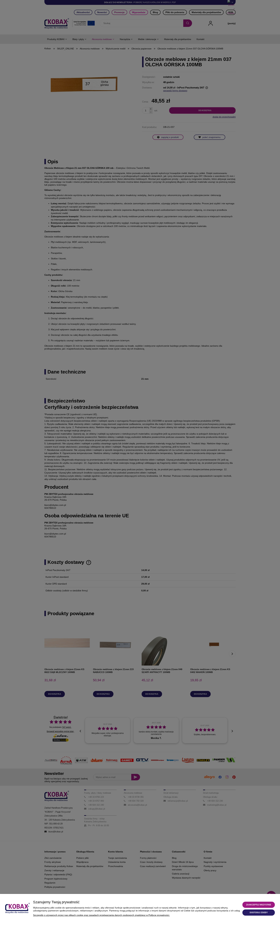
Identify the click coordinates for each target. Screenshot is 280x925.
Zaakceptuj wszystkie (258, 905)
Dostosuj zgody (259, 912)
